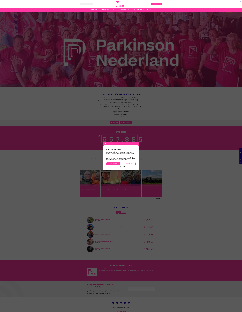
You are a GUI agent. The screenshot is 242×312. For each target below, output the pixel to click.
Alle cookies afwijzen (121, 166)
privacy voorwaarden (110, 155)
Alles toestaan (113, 163)
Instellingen (128, 163)
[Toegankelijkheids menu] (240, 1)
